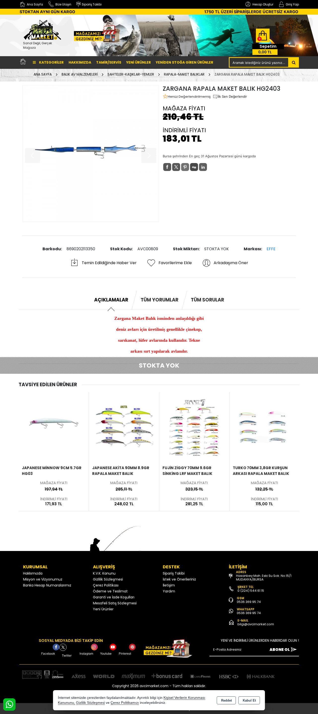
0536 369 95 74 (249, 601)
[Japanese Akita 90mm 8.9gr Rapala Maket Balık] (54, 426)
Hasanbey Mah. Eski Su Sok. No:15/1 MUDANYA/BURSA (263, 577)
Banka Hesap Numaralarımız (47, 585)
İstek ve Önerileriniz (179, 579)
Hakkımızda (80, 62)
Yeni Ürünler (103, 609)
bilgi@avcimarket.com (256, 624)
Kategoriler (51, 62)
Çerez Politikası (106, 585)
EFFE (271, 249)
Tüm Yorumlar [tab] (159, 299)
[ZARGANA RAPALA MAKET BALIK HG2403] (91, 153)
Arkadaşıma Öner (231, 263)
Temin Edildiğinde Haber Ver (109, 263)
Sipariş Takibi (174, 573)
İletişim (169, 585)
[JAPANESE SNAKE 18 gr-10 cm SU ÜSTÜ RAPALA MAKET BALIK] (264, 426)
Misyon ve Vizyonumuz (42, 579)
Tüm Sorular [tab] (207, 299)
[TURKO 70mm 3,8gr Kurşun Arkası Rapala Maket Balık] (194, 426)
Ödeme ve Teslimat (110, 591)
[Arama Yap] (294, 62)
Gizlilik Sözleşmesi (108, 579)
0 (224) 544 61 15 (251, 590)
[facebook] (167, 167)
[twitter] (176, 167)
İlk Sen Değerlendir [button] (232, 96)
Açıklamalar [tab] (111, 299)
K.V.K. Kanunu (104, 573)
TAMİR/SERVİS (108, 62)
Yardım (169, 591)
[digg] (194, 167)
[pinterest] (185, 167)
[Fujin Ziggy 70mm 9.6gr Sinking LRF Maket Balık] (124, 426)
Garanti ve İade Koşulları (113, 597)
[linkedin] (203, 167)
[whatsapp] (212, 167)
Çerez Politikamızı (125, 703)
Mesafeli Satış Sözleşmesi (115, 603)
